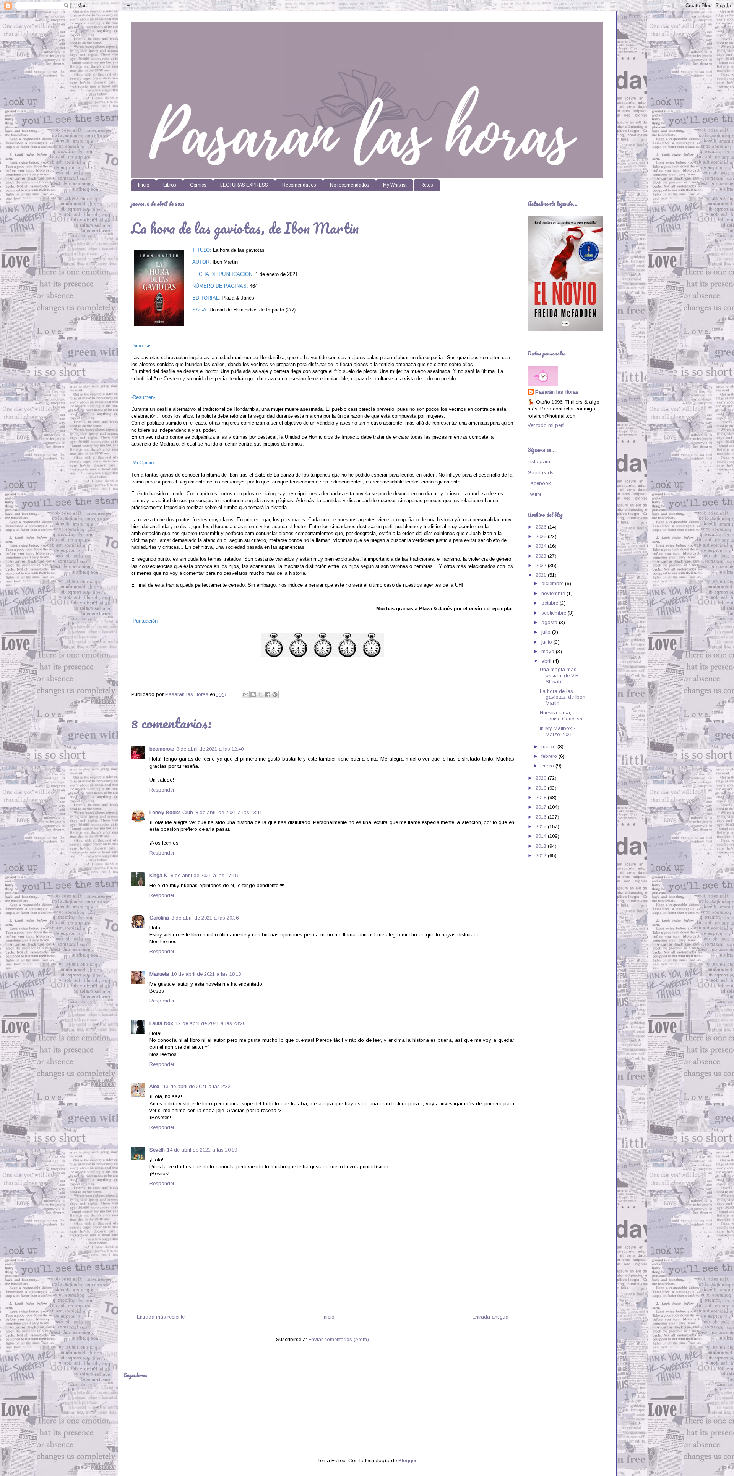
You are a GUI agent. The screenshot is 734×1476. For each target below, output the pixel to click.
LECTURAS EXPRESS (244, 185)
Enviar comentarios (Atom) (339, 1339)
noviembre (554, 593)
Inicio (143, 185)
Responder (161, 790)
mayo (548, 651)
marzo (549, 746)
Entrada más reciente (161, 1317)
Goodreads (541, 472)
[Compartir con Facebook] (267, 694)
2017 (542, 807)
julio (546, 632)
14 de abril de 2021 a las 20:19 (202, 1150)
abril (547, 661)
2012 (542, 855)
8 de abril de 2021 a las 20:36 (205, 918)
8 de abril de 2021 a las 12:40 (210, 749)
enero (548, 766)
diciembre (553, 583)
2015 (542, 826)
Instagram (539, 461)
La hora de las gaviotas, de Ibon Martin (562, 697)
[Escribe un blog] (253, 694)
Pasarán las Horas (556, 392)
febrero (550, 756)
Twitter (534, 494)
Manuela (159, 974)
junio (547, 642)
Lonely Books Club (171, 812)
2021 (542, 575)
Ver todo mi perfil (547, 425)
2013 (542, 846)
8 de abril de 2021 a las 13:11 (228, 812)
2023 (542, 556)
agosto (550, 622)
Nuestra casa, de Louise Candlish (561, 716)
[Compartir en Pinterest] (275, 694)
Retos (427, 185)
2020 (542, 778)
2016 (542, 817)
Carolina (159, 918)
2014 (542, 836)
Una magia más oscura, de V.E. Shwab (560, 675)
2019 (542, 788)
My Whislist (394, 185)
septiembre (554, 613)
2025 (542, 536)
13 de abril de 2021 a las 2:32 (197, 1086)
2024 (542, 546)
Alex (155, 1086)
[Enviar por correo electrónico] (246, 694)
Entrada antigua (490, 1317)
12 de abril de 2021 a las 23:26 (210, 1023)
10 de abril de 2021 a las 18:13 (206, 974)
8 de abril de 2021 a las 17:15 (204, 875)
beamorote (161, 749)
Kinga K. (158, 875)
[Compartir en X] (260, 694)
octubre (550, 603)
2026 (542, 527)
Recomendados (299, 185)
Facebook (539, 483)
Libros (169, 185)
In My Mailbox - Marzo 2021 (557, 731)
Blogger (407, 1460)
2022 (542, 565)
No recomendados (349, 185)
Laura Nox (161, 1023)
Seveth (157, 1150)
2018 (542, 797)
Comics (198, 185)
